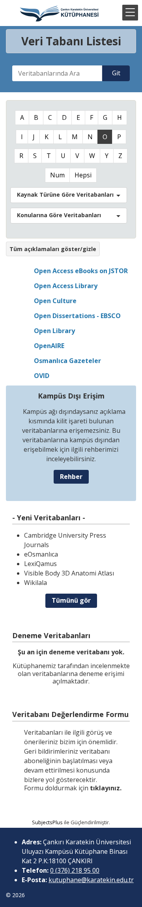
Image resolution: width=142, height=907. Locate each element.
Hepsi (83, 175)
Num (57, 175)
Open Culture (55, 300)
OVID (41, 375)
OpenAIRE (49, 345)
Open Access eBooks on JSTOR (81, 270)
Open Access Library (65, 285)
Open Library (54, 330)
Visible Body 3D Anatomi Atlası (69, 573)
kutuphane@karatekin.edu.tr (91, 879)
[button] (130, 12)
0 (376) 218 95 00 (74, 870)
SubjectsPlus (47, 822)
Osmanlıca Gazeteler (67, 360)
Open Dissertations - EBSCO (77, 315)
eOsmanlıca (41, 554)
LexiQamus (40, 563)
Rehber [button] (71, 476)
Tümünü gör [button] (71, 600)
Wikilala (35, 582)
